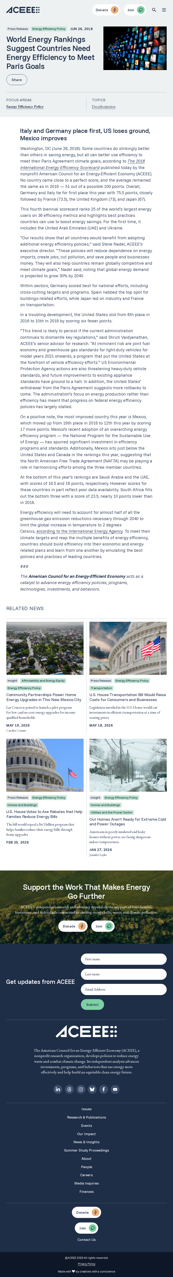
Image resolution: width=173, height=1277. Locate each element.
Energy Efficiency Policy (25, 106)
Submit (92, 1004)
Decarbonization (103, 106)
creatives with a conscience (97, 1271)
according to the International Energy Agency (79, 531)
